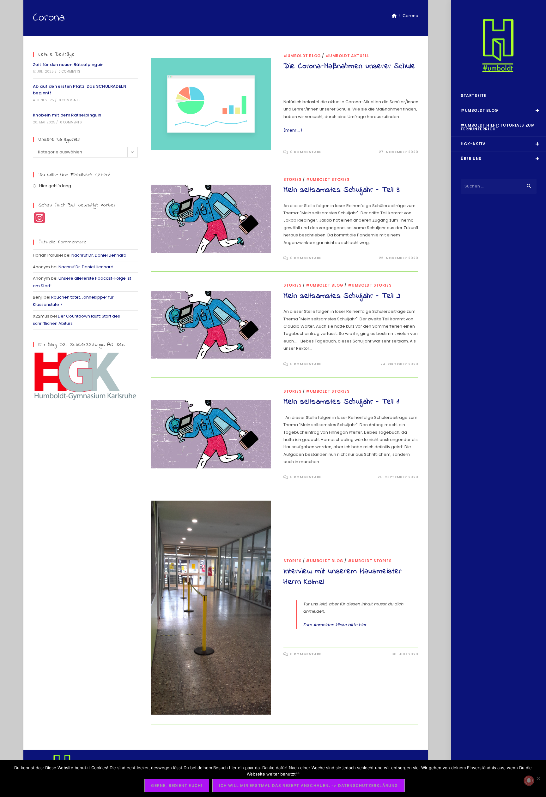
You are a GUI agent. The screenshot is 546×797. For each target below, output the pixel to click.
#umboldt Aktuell (347, 55)
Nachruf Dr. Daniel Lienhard (98, 255)
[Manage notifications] (529, 781)
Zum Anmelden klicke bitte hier (335, 625)
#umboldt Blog (302, 55)
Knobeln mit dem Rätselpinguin (67, 115)
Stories (292, 179)
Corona (410, 16)
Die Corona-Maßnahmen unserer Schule (349, 66)
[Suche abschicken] (529, 186)
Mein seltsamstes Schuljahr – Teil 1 (341, 401)
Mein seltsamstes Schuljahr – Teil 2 (342, 296)
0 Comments (69, 71)
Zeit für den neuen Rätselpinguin (68, 65)
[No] (538, 778)
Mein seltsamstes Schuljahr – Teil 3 (341, 190)
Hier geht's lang (55, 186)
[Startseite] (394, 16)
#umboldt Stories (328, 179)
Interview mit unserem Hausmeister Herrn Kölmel (342, 577)
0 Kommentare (305, 151)
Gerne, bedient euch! (177, 785)
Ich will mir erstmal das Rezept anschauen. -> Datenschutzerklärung (308, 785)
